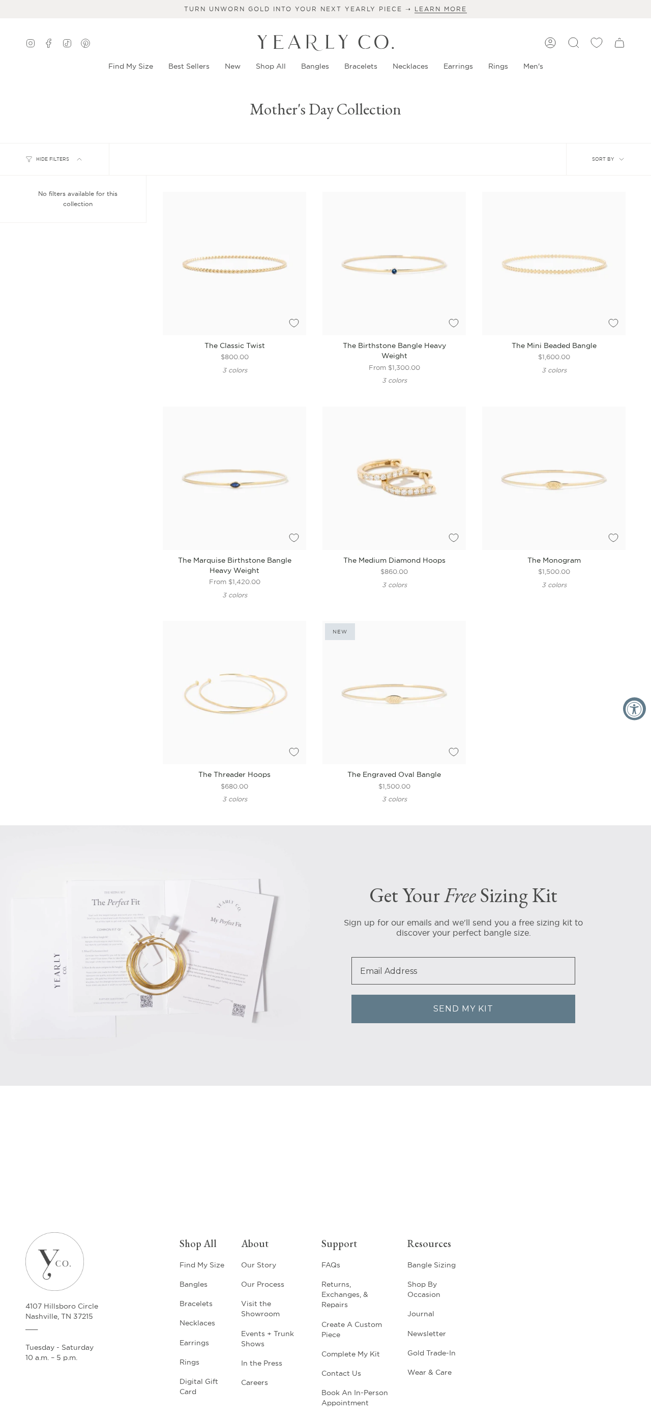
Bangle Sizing (431, 1265)
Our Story (258, 1265)
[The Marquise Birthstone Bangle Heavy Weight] (234, 478)
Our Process (262, 1284)
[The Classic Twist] (234, 263)
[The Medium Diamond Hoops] (394, 478)
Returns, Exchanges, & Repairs (344, 1294)
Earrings (194, 1343)
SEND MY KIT (463, 1009)
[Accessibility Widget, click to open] (634, 708)
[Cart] (619, 42)
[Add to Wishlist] (294, 323)
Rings (189, 1362)
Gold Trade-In (431, 1353)
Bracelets (196, 1303)
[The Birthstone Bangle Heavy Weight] (394, 263)
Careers (254, 1382)
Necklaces (197, 1323)
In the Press (261, 1363)
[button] (232, 66)
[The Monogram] (554, 478)
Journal (420, 1314)
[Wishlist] (596, 43)
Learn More (441, 9)
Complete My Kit (350, 1354)
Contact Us (341, 1373)
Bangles (194, 1284)
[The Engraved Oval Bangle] (394, 692)
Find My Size (202, 1265)
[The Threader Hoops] (234, 692)
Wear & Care (429, 1372)
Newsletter (426, 1333)
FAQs (330, 1265)
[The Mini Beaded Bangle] (554, 263)
